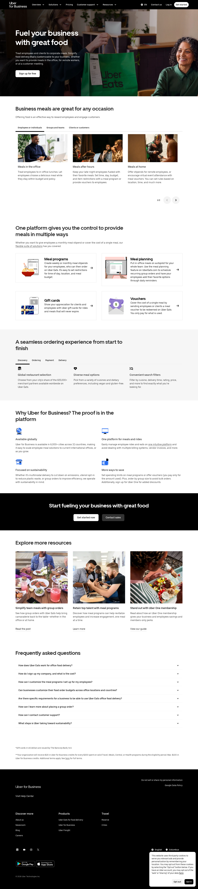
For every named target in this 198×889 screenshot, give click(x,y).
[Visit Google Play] (25, 864)
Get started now (86, 517)
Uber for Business (28, 787)
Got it (189, 882)
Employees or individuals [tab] (30, 127)
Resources (108, 4)
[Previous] (167, 200)
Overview (36, 4)
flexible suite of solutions (29, 246)
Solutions (53, 4)
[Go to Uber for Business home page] (18, 5)
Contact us (156, 4)
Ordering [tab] (36, 360)
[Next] (176, 200)
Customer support (86, 4)
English (158, 850)
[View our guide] (156, 577)
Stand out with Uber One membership (153, 608)
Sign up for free (27, 73)
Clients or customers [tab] (79, 127)
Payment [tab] (49, 360)
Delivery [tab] (62, 360)
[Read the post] (42, 577)
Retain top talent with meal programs (96, 608)
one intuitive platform (160, 444)
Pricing (69, 4)
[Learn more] (99, 577)
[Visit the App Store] (45, 864)
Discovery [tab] (22, 360)
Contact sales (113, 517)
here (67, 758)
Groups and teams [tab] (55, 127)
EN (145, 4)
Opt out (177, 882)
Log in (169, 4)
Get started (181, 4)
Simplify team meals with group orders (39, 608)
